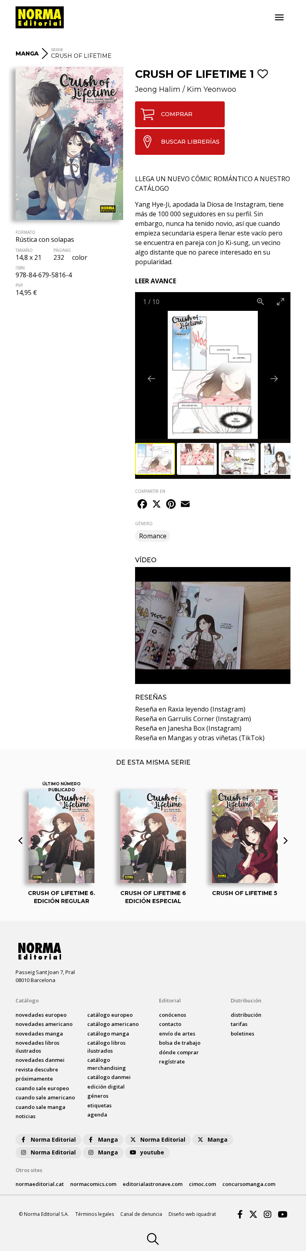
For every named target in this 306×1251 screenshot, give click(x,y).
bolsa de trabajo (179, 1042)
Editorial (170, 1000)
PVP (19, 285)
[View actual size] (261, 301)
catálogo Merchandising (106, 1063)
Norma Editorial (53, 1139)
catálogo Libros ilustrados (106, 1046)
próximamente (34, 1078)
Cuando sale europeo (42, 1088)
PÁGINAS (62, 250)
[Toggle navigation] (279, 18)
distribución (246, 1014)
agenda (97, 1114)
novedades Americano (44, 1024)
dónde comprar (179, 1052)
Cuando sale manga (40, 1107)
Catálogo (27, 1000)
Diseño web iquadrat (192, 1214)
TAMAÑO (24, 250)
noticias (25, 1116)
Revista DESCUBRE (37, 1069)
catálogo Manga (108, 1033)
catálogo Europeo (110, 1014)
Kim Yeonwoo (211, 89)
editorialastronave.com (152, 1184)
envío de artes (177, 1033)
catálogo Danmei (109, 1077)
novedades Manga (39, 1033)
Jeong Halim (157, 89)
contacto (170, 1024)
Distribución (246, 1000)
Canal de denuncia (141, 1214)
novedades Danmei (40, 1059)
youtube (152, 1152)
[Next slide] (274, 378)
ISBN (20, 268)
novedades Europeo (41, 1014)
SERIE (57, 49)
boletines (242, 1033)
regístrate (172, 1061)
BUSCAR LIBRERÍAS (190, 141)
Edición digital (106, 1086)
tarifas (239, 1024)
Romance (153, 536)
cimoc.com (202, 1184)
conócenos (172, 1014)
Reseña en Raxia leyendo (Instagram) (190, 709)
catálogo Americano (113, 1024)
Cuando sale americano (45, 1097)
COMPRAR (176, 114)
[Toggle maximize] (280, 301)
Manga (108, 1139)
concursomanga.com (248, 1184)
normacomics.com (93, 1184)
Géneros (97, 1095)
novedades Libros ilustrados (37, 1046)
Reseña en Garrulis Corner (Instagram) (193, 718)
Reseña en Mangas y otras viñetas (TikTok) (200, 737)
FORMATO (25, 232)
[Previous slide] (151, 378)
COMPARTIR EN (150, 491)
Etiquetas (99, 1105)
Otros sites (29, 1170)
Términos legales (94, 1214)
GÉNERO (144, 523)
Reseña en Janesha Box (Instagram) (188, 728)
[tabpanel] (212, 625)
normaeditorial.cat (40, 1184)
